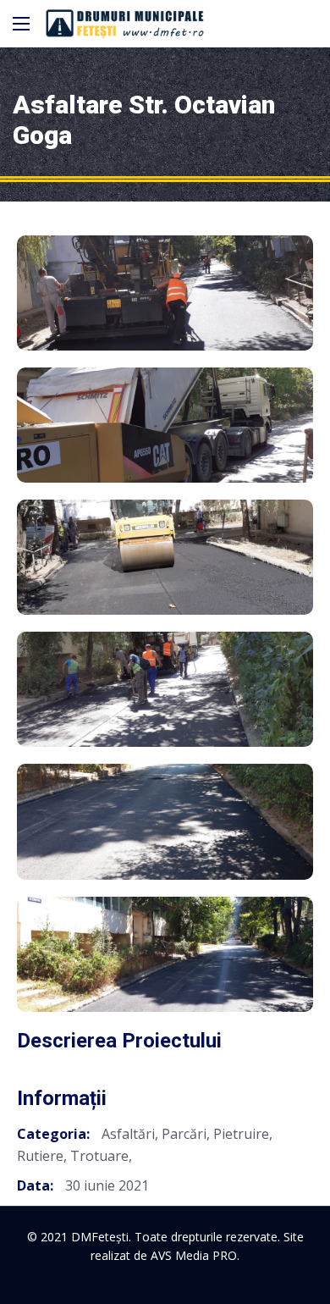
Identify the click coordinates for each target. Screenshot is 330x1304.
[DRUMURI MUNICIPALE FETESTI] (125, 23)
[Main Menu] (21, 23)
